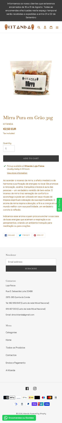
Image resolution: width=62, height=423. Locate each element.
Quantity (7, 143)
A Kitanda (10, 370)
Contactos (11, 355)
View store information (17, 173)
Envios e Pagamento (16, 362)
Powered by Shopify (38, 413)
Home (8, 340)
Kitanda (26, 413)
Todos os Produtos (15, 347)
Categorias (11, 332)
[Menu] (57, 27)
